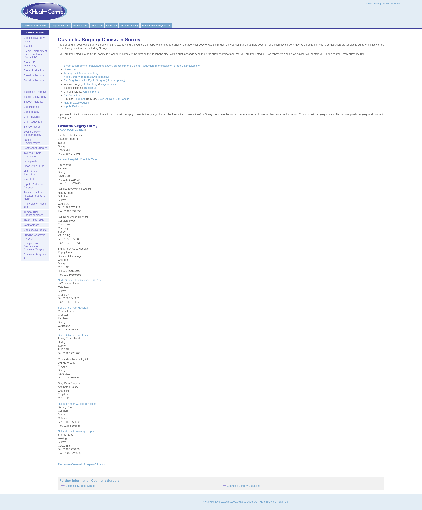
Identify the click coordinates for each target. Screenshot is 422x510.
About (377, 3)
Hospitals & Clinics (60, 25)
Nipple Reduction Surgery (34, 186)
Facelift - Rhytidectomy (32, 141)
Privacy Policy (210, 501)
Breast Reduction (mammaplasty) (153, 65)
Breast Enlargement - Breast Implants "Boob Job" (36, 54)
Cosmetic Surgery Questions (243, 485)
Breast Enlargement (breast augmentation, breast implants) (98, 65)
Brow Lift (103, 99)
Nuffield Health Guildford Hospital (77, 403)
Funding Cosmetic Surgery (34, 237)
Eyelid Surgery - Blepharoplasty (33, 133)
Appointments (80, 25)
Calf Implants (31, 106)
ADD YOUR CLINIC (72, 129)
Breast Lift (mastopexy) (187, 65)
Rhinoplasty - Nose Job (35, 205)
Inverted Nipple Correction (32, 155)
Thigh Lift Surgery (34, 220)
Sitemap (283, 501)
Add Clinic (395, 3)
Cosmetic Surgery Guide (34, 39)
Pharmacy (111, 25)
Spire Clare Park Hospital (73, 307)
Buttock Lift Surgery (35, 96)
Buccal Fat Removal (35, 91)
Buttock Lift (90, 87)
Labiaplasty (91, 84)
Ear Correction (72, 95)
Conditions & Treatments (35, 25)
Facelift (125, 99)
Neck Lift (114, 99)
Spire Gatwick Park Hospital (74, 335)
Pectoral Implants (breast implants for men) (35, 195)
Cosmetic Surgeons (35, 230)
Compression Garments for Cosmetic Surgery (34, 246)
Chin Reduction (33, 121)
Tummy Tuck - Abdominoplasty (33, 213)
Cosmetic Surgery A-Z (36, 256)
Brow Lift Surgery (34, 75)
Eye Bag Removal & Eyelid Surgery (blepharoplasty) (94, 80)
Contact (385, 3)
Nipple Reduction (74, 106)
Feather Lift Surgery (35, 148)
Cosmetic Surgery (129, 25)
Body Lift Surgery (34, 80)
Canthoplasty (31, 111)
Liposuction (70, 69)
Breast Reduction (34, 70)
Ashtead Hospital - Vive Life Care (77, 159)
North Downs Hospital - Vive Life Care (80, 280)
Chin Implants (91, 91)
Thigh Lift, (79, 99)
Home (369, 3)
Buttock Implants (33, 101)
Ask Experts (97, 25)
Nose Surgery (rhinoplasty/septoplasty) (86, 76)
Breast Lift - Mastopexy (30, 64)
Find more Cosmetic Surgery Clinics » (81, 464)
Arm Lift (28, 46)
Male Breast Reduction (77, 102)
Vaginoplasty (108, 84)
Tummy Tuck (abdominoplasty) (81, 73)
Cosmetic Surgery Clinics (80, 485)
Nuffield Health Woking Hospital (76, 431)
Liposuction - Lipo (34, 166)
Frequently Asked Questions (156, 25)
